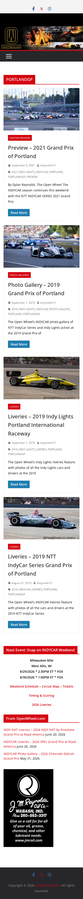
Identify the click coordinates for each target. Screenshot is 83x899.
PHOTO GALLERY (59, 309)
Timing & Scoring (41, 695)
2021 (15, 172)
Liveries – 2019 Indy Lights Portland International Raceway (40, 425)
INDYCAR (42, 172)
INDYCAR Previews (20, 137)
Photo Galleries (19, 275)
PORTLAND (56, 172)
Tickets (68, 686)
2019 (15, 309)
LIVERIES (41, 449)
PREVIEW (32, 177)
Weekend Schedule (24, 686)
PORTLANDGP (16, 177)
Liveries (14, 406)
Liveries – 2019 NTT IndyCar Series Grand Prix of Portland (40, 565)
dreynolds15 (48, 165)
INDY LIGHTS (27, 172)
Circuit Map (50, 686)
